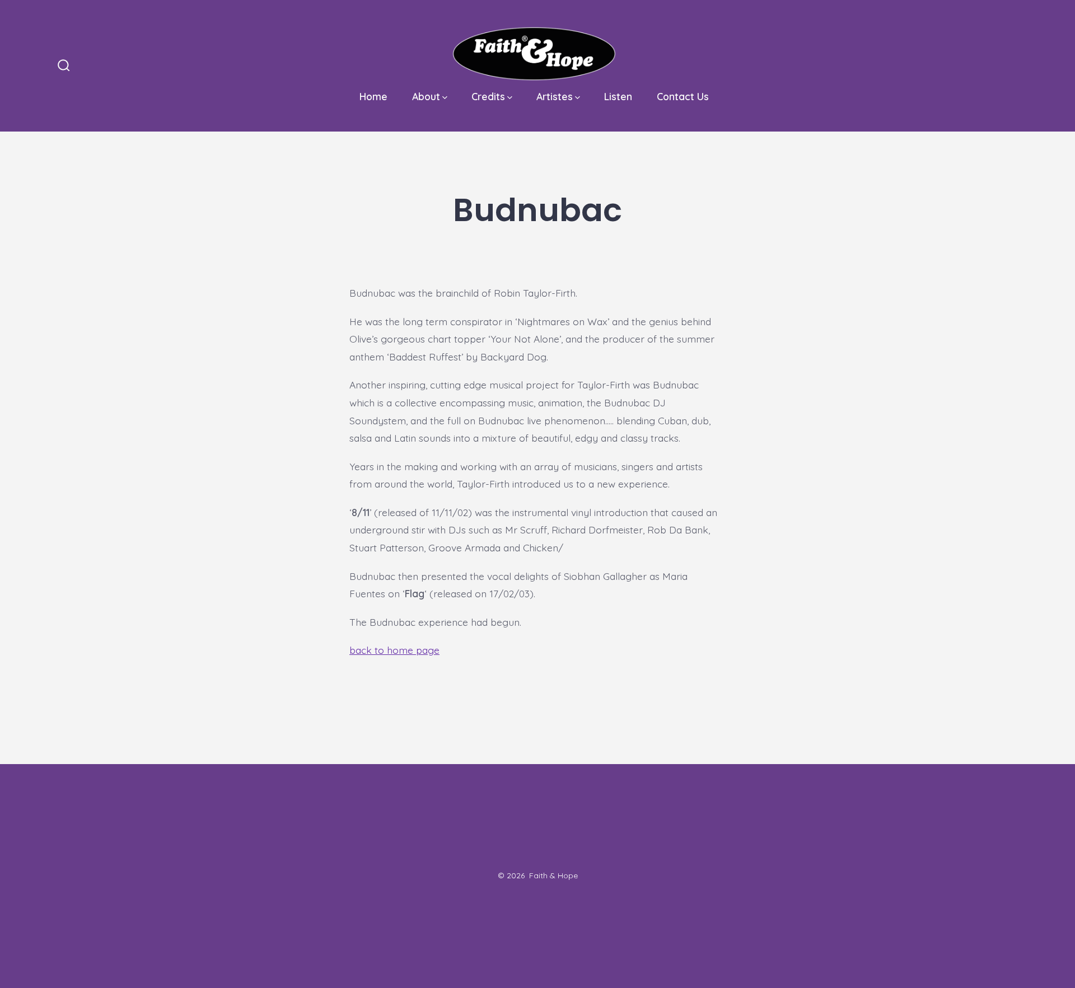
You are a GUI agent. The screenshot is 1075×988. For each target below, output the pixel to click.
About (426, 96)
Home (373, 96)
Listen (618, 96)
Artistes (554, 96)
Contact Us (683, 96)
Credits (488, 96)
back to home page (394, 650)
